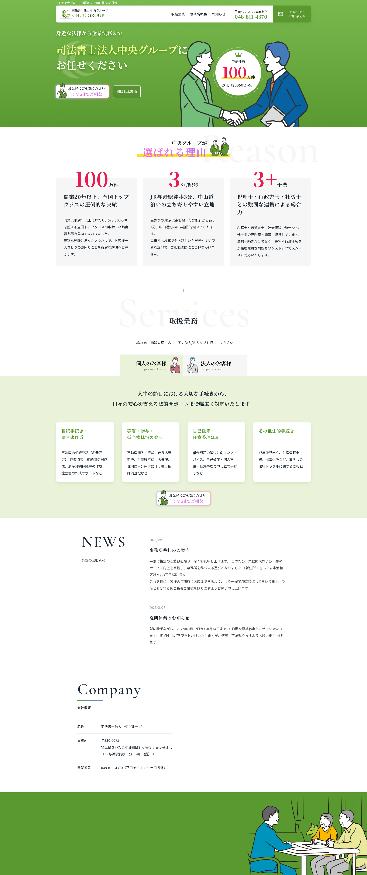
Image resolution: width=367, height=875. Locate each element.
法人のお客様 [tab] (216, 365)
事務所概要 (198, 14)
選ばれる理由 (127, 91)
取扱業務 (178, 14)
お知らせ (219, 14)
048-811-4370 (251, 16)
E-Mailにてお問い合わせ (297, 14)
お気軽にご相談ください (86, 91)
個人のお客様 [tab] (151, 365)
